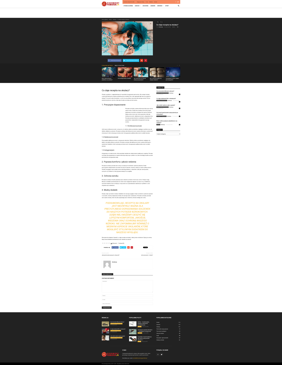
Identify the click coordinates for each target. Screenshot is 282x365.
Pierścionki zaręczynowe (161, 116)
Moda (158, 21)
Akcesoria (145, 5)
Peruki (157, 322)
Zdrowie (159, 5)
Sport (167, 5)
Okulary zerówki (160, 340)
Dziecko (137, 5)
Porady (139, 341)
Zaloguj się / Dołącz (140, 1)
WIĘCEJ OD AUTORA (119, 65)
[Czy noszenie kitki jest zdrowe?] (105, 323)
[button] (178, 6)
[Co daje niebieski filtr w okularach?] (105, 330)
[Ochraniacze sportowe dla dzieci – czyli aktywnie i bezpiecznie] (132, 331)
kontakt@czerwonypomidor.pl (140, 358)
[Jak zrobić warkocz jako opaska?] (105, 338)
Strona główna (128, 5)
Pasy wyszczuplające (161, 331)
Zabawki (152, 5)
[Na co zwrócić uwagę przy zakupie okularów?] (157, 72)
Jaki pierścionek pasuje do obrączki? (110, 255)
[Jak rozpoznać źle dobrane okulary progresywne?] (141, 72)
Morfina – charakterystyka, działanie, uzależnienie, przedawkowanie (143, 323)
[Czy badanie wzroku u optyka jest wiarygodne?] (173, 72)
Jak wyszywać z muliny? (147, 255)
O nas (147, 1)
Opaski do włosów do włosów (162, 93)
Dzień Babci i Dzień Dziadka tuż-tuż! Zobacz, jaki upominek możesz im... (145, 338)
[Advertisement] (141, 12)
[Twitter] (178, 2)
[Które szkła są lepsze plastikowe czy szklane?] (109, 72)
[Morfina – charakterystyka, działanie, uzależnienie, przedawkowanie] (132, 323)
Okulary (161, 21)
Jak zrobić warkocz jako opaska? (165, 105)
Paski (157, 335)
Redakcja (161, 27)
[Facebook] (176, 2)
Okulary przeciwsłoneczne (162, 100)
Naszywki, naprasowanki (162, 337)
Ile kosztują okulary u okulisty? (124, 78)
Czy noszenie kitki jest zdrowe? (165, 91)
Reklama (151, 1)
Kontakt (155, 1)
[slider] (106, 243)
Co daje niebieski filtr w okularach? (166, 98)
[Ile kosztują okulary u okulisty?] (125, 72)
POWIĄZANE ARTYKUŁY (107, 65)
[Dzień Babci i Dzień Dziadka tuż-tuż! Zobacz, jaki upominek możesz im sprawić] (132, 338)
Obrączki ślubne (160, 333)
